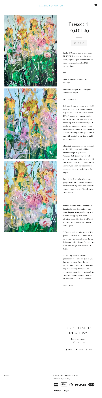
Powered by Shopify (61, 379)
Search (7, 375)
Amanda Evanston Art (69, 375)
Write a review (79, 342)
